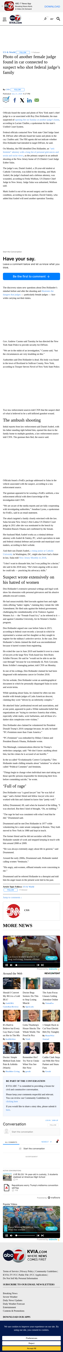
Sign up (55, 1120)
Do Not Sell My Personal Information (20, 1278)
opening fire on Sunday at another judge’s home (37, 119)
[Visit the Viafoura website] (54, 1197)
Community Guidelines (46, 1271)
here (8, 1110)
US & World (28, 887)
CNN (8, 89)
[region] (31, 1159)
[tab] (11, 1142)
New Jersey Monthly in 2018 (32, 558)
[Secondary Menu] (7, 19)
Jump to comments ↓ (12, 897)
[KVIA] (18, 19)
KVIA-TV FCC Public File (16, 1275)
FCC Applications (38, 1275)
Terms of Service (11, 1271)
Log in (48, 1120)
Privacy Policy (27, 1271)
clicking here (12, 1101)
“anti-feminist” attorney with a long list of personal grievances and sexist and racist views (31, 152)
